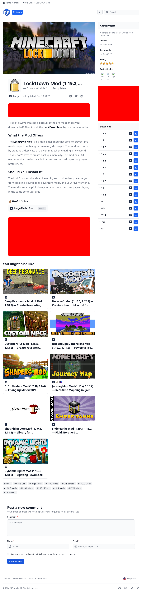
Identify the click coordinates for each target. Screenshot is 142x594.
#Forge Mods (35, 483)
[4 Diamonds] (109, 63)
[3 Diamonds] (107, 63)
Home (8, 2)
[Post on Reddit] (81, 96)
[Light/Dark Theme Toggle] (100, 12)
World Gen (28, 2)
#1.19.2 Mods (43, 488)
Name (10, 541)
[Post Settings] (87, 96)
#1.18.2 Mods (27, 488)
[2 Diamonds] (104, 63)
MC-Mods (14, 588)
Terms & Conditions (38, 578)
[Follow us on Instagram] (125, 588)
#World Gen (20, 483)
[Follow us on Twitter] (131, 588)
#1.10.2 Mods (51, 483)
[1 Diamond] (101, 63)
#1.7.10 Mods (75, 488)
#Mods (7, 483)
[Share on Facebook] (70, 96)
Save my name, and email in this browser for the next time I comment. (43, 554)
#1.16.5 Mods (10, 488)
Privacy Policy (19, 578)
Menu (19, 12)
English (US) (132, 578)
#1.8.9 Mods (10, 492)
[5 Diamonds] (112, 63)
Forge (16, 96)
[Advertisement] (49, 110)
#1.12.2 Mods (84, 483)
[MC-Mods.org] (7, 12)
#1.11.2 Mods (68, 483)
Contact (6, 578)
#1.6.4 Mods (59, 488)
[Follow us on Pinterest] (137, 588)
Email (76, 541)
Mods (16, 2)
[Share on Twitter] (76, 96)
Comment (12, 517)
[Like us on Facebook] (119, 588)
